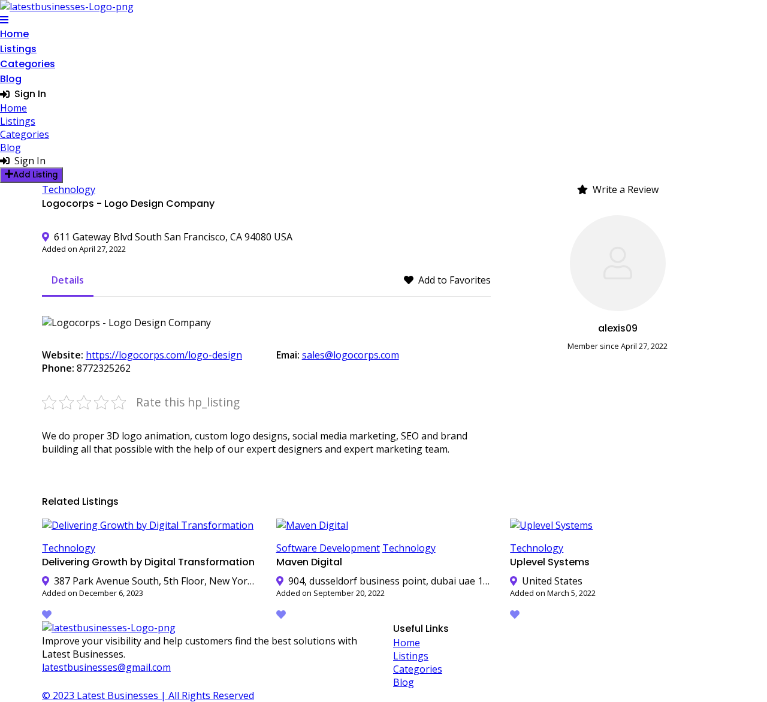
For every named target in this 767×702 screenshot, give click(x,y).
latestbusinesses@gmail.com (106, 667)
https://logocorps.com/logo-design (164, 354)
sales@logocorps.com (350, 354)
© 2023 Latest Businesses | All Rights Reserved (148, 695)
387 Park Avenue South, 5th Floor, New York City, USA (155, 580)
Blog (11, 79)
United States (552, 580)
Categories (27, 64)
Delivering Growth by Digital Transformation (148, 562)
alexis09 (618, 328)
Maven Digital (309, 562)
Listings (18, 49)
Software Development (328, 548)
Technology (68, 189)
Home (14, 34)
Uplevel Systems (550, 562)
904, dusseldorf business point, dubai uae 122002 (389, 580)
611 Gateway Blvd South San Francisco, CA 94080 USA (173, 236)
